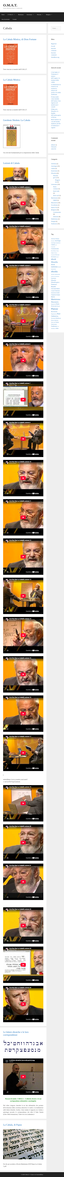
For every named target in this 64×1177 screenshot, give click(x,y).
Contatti (14, 19)
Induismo (55, 216)
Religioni (48, 14)
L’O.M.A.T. (10, 14)
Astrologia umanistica (55, 242)
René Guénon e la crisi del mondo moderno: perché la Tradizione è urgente (56, 123)
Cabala (53, 168)
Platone (54, 309)
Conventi (53, 246)
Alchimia (53, 163)
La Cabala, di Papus (12, 1124)
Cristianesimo (57, 212)
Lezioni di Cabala (11, 163)
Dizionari (57, 254)
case (56, 244)
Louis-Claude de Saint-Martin (55, 295)
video (57, 328)
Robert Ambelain (54, 320)
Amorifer (52, 240)
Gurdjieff (53, 290)
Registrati (54, 43)
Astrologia (54, 166)
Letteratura (54, 184)
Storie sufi (56, 195)
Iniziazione (53, 292)
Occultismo (54, 205)
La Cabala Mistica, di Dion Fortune (19, 39)
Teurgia (53, 221)
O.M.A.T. (10, 5)
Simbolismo (54, 219)
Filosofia (39, 14)
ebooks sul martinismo (55, 276)
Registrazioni (54, 313)
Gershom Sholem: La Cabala (16, 120)
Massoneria (54, 202)
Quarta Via (54, 207)
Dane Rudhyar (53, 250)
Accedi (53, 46)
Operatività (53, 304)
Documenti (53, 256)
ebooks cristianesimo (55, 274)
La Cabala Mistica (11, 79)
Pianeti (58, 306)
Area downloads (6, 19)
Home (3, 14)
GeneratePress (39, 1174)
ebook (57, 256)
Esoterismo (29, 14)
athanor (53, 145)
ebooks (54, 271)
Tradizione (54, 223)
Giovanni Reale (55, 288)
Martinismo (21, 14)
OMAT (55, 200)
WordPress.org (55, 57)
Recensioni (54, 311)
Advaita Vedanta (55, 238)
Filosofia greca (55, 282)
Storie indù (56, 191)
